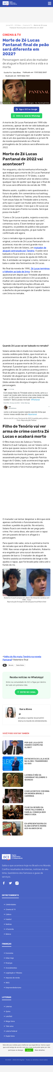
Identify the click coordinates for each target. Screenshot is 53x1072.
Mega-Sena (10, 1021)
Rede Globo (20, 665)
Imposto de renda (13, 978)
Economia (9, 953)
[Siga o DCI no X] (10, 883)
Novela (11, 665)
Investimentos (11, 968)
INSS (8, 982)
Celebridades (11, 904)
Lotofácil (9, 1016)
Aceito (29, 1050)
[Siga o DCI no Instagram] (17, 883)
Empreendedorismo (13, 987)
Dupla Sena (10, 1036)
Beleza (8, 934)
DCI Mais (18, 25)
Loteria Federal (11, 1031)
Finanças (9, 963)
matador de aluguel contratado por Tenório (24, 249)
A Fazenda (10, 929)
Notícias (9, 924)
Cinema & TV (27, 25)
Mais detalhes (40, 1050)
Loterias (9, 1006)
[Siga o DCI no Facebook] (4, 883)
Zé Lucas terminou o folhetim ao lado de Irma (26, 270)
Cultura (8, 914)
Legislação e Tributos (14, 973)
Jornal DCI (9, 25)
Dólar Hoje (10, 958)
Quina (8, 1011)
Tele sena (9, 1026)
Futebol (8, 919)
